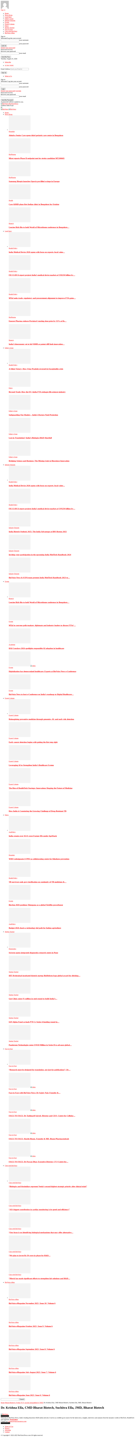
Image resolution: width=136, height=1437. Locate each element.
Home (7, 13)
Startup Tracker (9, 28)
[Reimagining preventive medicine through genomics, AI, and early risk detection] (19, 713)
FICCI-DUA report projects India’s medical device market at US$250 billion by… (42, 275)
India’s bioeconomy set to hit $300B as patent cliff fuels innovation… (37, 344)
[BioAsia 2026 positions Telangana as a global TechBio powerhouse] (19, 899)
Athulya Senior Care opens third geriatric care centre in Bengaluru (36, 135)
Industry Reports (10, 20)
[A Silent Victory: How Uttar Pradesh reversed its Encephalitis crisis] (19, 363)
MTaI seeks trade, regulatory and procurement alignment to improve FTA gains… (42, 298)
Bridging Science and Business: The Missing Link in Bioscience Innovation (39, 461)
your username (23, 40)
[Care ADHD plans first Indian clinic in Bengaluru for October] (19, 199)
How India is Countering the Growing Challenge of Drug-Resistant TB (37, 811)
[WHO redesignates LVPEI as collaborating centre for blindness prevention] (19, 853)
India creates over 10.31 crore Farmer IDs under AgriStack (33, 836)
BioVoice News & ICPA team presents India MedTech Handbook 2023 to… (39, 578)
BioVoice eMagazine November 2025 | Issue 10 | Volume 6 (32, 1303)
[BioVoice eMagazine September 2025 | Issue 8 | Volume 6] (19, 1343)
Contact (7, 1432)
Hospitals (12, 131)
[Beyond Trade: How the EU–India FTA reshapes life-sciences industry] (19, 386)
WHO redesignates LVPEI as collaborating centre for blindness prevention (39, 859)
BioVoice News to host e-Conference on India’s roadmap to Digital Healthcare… (41, 694)
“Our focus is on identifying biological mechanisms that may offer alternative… (41, 1232)
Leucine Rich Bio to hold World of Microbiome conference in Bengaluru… (39, 227)
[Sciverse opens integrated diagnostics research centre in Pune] (19, 947)
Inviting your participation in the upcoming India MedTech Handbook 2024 (40, 555)
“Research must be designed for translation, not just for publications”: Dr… (39, 1070)
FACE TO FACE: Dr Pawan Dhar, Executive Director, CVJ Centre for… (38, 1162)
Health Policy (13, 248)
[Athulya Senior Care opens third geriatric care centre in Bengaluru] (19, 130)
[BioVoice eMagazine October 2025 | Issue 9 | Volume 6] (19, 1320)
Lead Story (8, 17)
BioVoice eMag (10, 33)
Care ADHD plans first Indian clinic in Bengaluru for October (34, 204)
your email (22, 53)
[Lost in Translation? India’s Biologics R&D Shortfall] (19, 432)
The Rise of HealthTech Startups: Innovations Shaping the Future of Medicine (40, 788)
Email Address (5, 69)
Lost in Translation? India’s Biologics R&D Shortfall (30, 438)
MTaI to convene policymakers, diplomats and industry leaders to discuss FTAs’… (42, 625)
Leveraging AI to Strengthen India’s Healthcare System (31, 765)
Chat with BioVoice (11, 31)
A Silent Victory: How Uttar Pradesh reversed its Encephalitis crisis (36, 369)
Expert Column (9, 24)
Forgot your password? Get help (11, 91)
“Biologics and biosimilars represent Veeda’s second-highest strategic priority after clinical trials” (48, 1186)
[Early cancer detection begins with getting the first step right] (19, 736)
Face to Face (9, 29)
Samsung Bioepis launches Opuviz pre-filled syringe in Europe (34, 181)
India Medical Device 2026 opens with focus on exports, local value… (37, 252)
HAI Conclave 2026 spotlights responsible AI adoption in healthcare (36, 648)
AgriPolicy (12, 832)
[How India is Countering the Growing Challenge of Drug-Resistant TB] (19, 805)
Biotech (11, 223)
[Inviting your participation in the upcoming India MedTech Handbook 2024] (19, 549)
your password (23, 44)
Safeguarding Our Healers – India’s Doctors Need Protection (33, 415)
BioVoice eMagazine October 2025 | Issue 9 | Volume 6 (31, 1326)
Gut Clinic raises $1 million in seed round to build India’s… (33, 999)
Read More (14, 1419)
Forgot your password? (8, 48)
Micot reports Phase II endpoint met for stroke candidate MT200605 (37, 158)
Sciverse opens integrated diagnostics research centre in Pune (33, 953)
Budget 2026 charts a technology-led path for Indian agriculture (35, 928)
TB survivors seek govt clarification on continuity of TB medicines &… (37, 882)
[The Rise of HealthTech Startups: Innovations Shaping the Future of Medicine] (19, 782)
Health (11, 200)
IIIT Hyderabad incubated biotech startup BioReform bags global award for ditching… (44, 976)
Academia (12, 644)
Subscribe (8, 62)
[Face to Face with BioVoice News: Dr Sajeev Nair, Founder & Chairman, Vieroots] (22, 1087)
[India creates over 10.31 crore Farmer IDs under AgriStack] (19, 830)
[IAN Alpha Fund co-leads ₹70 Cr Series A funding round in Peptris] (19, 1016)
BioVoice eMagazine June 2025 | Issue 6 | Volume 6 (29, 1395)
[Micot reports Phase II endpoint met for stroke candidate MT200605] (19, 153)
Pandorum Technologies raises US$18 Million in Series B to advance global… (40, 1045)
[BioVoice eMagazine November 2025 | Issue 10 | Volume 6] (19, 1297)
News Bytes (8, 15)
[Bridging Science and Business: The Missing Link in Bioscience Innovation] (19, 455)
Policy (7, 26)
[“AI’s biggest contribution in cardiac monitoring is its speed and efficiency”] (19, 1204)
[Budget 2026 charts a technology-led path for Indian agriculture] (19, 922)
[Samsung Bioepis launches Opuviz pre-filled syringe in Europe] (19, 176)
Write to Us (8, 76)
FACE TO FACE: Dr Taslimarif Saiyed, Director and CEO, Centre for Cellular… (42, 1116)
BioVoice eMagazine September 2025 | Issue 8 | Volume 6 (32, 1349)
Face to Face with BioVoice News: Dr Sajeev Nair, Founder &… (34, 1093)
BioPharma (12, 154)
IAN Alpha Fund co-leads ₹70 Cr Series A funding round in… (34, 1022)
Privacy (7, 1428)
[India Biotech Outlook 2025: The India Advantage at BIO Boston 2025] (19, 526)
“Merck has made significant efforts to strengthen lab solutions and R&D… (39, 1278)
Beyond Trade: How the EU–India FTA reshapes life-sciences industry (37, 392)
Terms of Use (9, 1426)
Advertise (8, 1430)
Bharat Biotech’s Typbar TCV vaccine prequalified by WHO (24, 1403)
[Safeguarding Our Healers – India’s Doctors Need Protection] (19, 409)
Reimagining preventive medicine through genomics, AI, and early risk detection (41, 719)
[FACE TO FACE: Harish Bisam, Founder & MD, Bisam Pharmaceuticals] (22, 1133)
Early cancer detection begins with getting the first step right (33, 742)
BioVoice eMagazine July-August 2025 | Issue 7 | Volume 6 (32, 1372)
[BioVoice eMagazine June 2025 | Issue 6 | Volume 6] (19, 1390)
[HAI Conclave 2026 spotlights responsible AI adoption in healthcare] (19, 643)
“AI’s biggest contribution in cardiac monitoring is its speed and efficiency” (39, 1209)
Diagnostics (12, 949)
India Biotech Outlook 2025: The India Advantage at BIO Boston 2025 (38, 532)
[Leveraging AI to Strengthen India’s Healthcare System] (19, 759)
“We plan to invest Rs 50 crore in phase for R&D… (29, 1255)
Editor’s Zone (9, 19)
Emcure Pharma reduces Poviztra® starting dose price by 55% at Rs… (38, 321)
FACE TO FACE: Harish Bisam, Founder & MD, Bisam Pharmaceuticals (39, 1139)
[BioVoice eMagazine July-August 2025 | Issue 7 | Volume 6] (19, 1366)
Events (7, 22)
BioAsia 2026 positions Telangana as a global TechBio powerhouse (36, 905)
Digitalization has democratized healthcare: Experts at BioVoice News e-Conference (42, 671)
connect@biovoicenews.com (17, 1421)
